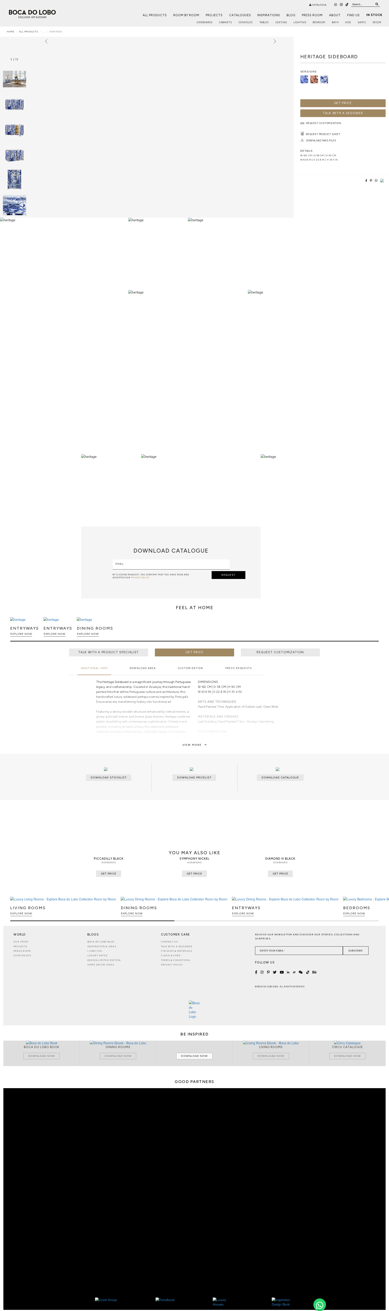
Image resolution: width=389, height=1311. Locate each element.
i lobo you (94, 950)
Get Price (343, 103)
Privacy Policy (172, 964)
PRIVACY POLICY (140, 577)
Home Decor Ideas (100, 964)
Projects (214, 15)
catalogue (319, 4)
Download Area (143, 668)
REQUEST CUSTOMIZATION (280, 652)
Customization (190, 668)
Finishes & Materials (176, 950)
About (335, 15)
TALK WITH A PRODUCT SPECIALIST (108, 652)
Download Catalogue (280, 777)
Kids (348, 22)
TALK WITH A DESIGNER (343, 113)
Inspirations (268, 15)
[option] (14, 104)
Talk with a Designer (176, 946)
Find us (353, 15)
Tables (264, 22)
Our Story (21, 941)
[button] (375, 631)
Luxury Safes (97, 955)
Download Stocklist (109, 777)
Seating (281, 22)
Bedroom (319, 22)
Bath (335, 22)
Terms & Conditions (175, 960)
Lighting (300, 22)
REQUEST (228, 575)
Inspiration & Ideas (101, 946)
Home (10, 31)
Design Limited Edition (104, 960)
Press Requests (238, 668)
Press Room (312, 15)
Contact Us (169, 941)
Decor (377, 22)
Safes (362, 22)
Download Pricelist (194, 777)
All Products (155, 15)
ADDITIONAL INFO (94, 668)
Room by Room (186, 15)
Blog (291, 15)
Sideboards (205, 22)
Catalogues (240, 15)
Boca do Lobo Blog (101, 941)
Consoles (246, 22)
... (44, 31)
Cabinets (225, 22)
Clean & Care (171, 955)
